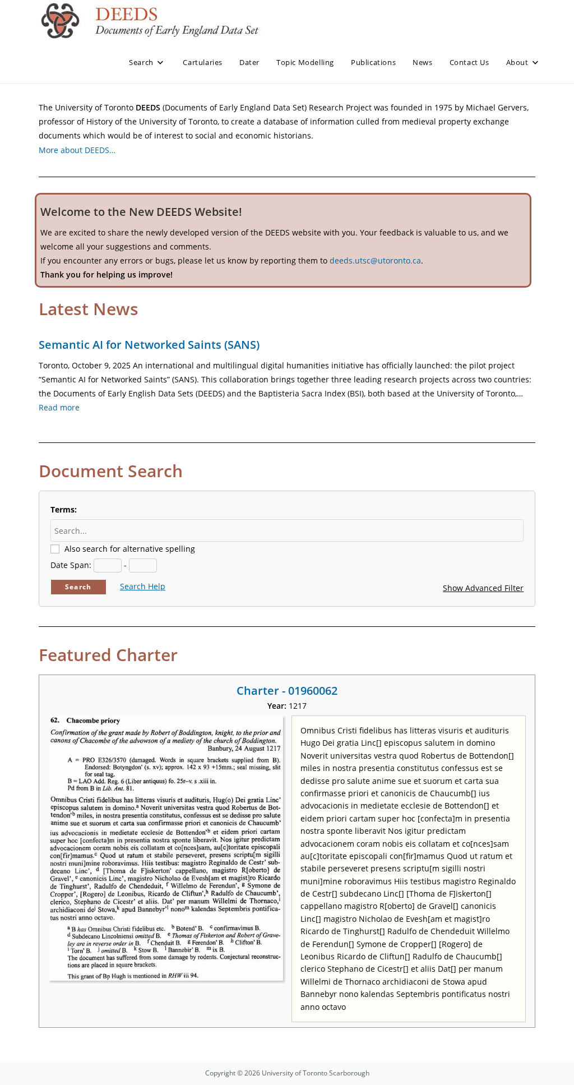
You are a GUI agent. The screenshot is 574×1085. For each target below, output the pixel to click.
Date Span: (70, 565)
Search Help (142, 586)
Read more (59, 407)
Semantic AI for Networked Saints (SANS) (149, 344)
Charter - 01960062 (287, 690)
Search (78, 587)
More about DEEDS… (77, 150)
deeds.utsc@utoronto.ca (375, 260)
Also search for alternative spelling (129, 548)
